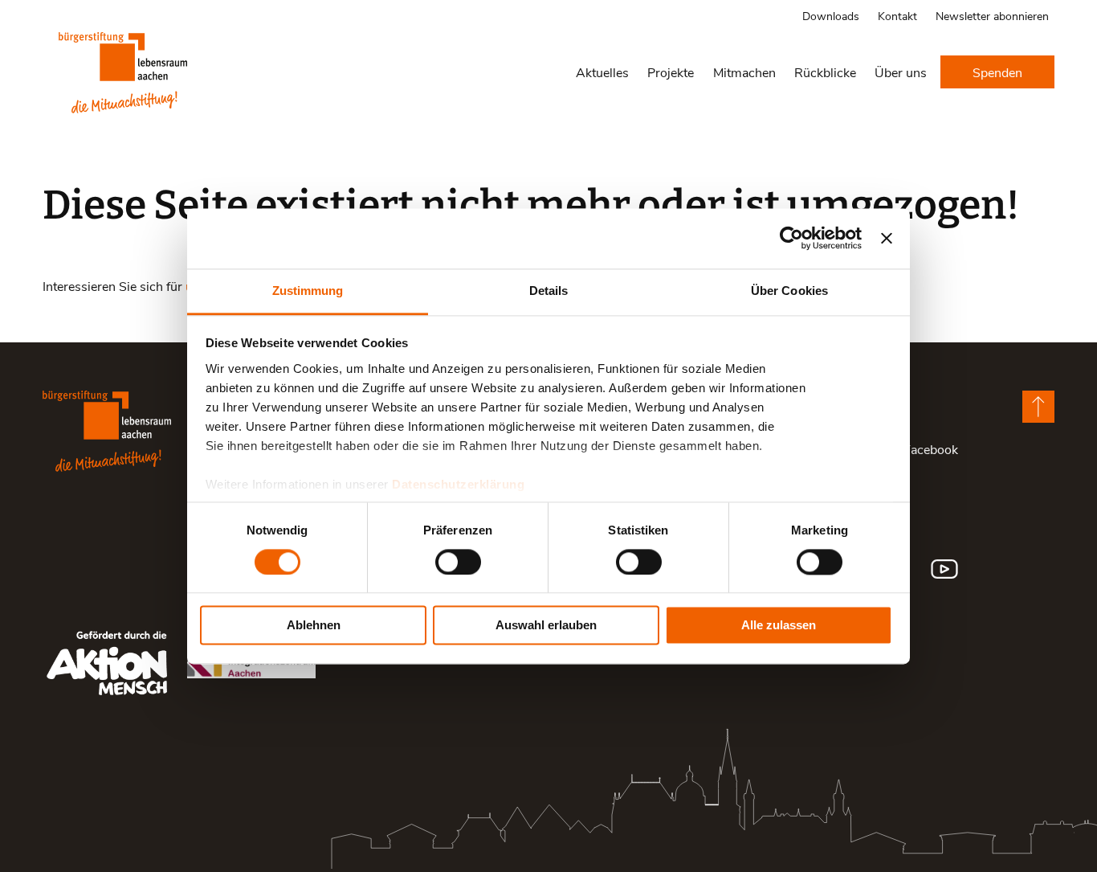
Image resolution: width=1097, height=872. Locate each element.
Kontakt (897, 15)
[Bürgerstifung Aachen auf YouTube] (944, 569)
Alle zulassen (778, 626)
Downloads (830, 15)
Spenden (997, 71)
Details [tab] (549, 290)
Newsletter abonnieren (992, 15)
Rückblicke (825, 71)
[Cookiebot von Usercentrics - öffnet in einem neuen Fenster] (791, 238)
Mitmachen (744, 71)
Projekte (670, 71)
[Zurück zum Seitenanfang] (1038, 407)
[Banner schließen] (886, 238)
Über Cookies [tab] (789, 290)
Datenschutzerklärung (458, 484)
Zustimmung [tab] (308, 290)
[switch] (458, 562)
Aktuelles (602, 71)
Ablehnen (314, 626)
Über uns (901, 71)
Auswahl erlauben (546, 626)
